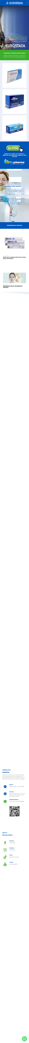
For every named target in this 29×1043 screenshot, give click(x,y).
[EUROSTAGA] (14, 3)
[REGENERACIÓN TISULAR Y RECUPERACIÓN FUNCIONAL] (14, 278)
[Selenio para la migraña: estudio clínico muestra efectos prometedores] (14, 242)
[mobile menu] (27, 3)
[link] (14, 811)
